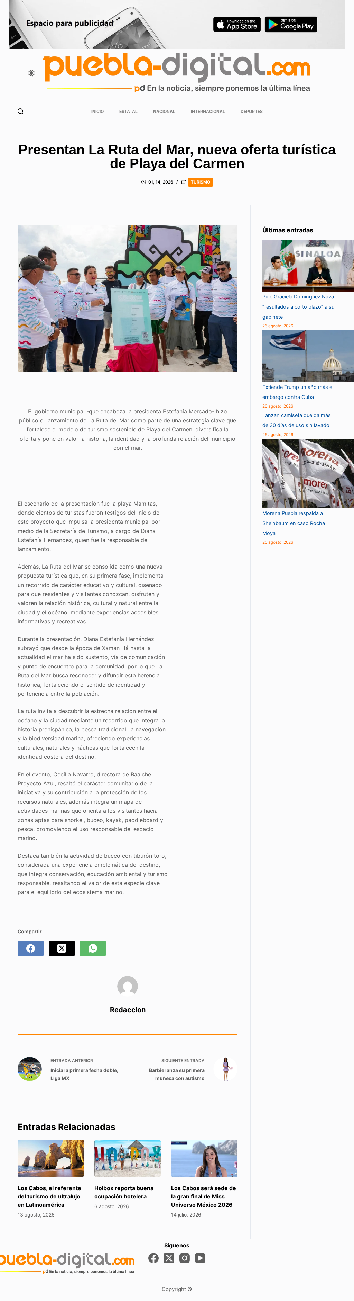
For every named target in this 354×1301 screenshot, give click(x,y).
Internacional (208, 111)
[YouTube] (200, 1258)
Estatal (128, 111)
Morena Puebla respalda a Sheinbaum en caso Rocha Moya (293, 523)
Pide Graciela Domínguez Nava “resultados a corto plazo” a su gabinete (298, 307)
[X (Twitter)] (62, 948)
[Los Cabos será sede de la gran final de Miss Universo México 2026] (204, 1158)
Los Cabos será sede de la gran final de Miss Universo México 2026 (203, 1196)
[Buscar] (21, 111)
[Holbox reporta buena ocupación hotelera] (127, 1158)
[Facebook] (31, 948)
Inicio (97, 111)
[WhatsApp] (93, 948)
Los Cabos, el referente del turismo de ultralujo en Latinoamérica (49, 1196)
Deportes (252, 111)
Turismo (200, 182)
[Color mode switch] (31, 73)
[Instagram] (184, 1258)
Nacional (164, 111)
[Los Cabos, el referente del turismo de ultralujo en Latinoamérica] (51, 1158)
